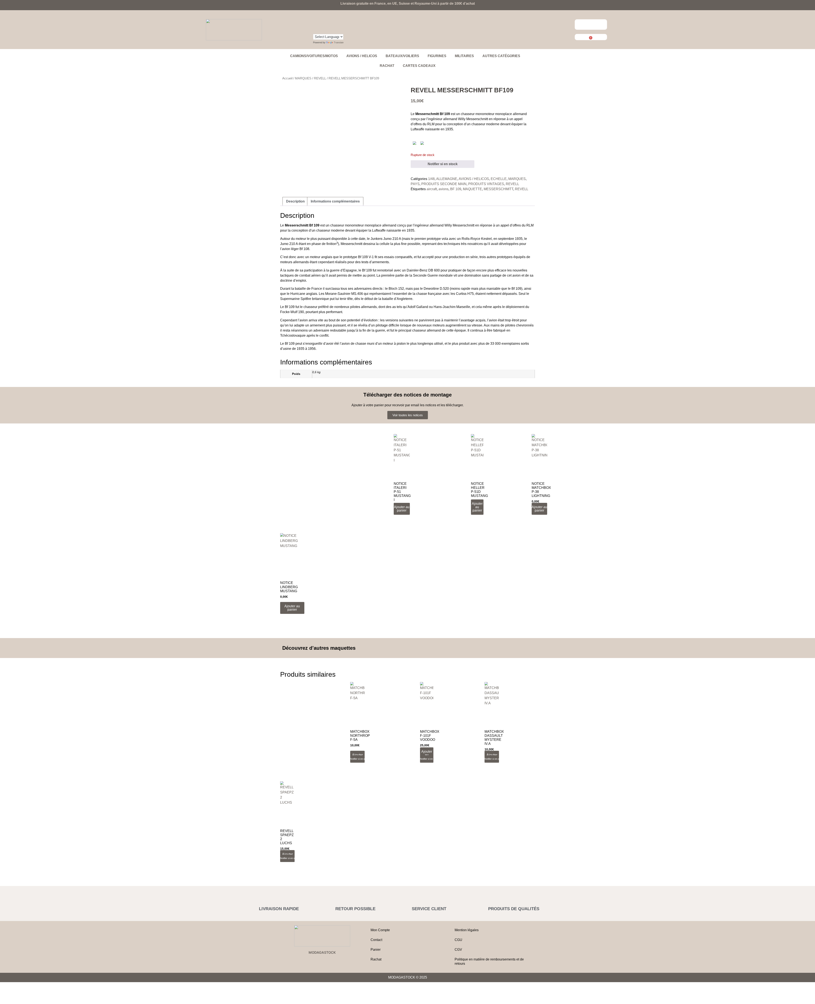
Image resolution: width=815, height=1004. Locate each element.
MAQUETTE (472, 189)
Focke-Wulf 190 (292, 312)
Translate (339, 42)
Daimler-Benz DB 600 (423, 270)
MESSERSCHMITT (498, 189)
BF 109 (455, 189)
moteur (301, 238)
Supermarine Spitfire (295, 299)
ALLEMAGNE (446, 179)
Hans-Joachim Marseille (452, 307)
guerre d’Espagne (343, 270)
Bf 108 (304, 249)
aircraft (432, 189)
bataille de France (308, 288)
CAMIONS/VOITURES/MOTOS (314, 56)
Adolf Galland (418, 307)
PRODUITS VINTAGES (486, 184)
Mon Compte (380, 930)
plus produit (460, 343)
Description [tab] (295, 201)
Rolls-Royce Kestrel (477, 238)
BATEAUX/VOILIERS (402, 56)
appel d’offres (510, 225)
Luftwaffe (417, 129)
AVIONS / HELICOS (361, 56)
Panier (376, 949)
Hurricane (297, 293)
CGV (458, 949)
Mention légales (467, 930)
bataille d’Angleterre (397, 299)
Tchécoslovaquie (293, 335)
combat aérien (310, 275)
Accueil (287, 78)
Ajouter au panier (426, 755)
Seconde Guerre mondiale (433, 275)
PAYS (415, 184)
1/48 (431, 179)
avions (443, 189)
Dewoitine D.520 (436, 288)
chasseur (478, 124)
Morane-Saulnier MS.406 (344, 293)
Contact (376, 940)
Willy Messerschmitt (473, 119)
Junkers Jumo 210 (384, 238)
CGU (458, 940)
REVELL (320, 78)
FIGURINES (437, 56)
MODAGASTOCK (322, 952)
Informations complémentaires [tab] (335, 201)
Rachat (387, 65)
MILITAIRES (464, 56)
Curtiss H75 (465, 293)
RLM (430, 124)
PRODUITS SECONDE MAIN (444, 184)
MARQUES (303, 78)
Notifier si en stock (443, 164)
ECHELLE (499, 179)
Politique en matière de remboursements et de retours (489, 961)
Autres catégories (501, 56)
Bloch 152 (396, 288)
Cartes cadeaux (419, 65)
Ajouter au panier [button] (401, 508)
